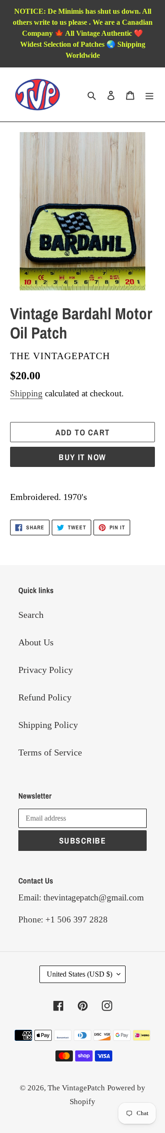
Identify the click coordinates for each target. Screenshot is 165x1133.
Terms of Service (50, 752)
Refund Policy (45, 697)
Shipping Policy (48, 725)
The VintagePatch (76, 1087)
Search (31, 615)
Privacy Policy (45, 670)
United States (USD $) (79, 974)
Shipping (26, 393)
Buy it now (82, 457)
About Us (36, 642)
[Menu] (149, 94)
